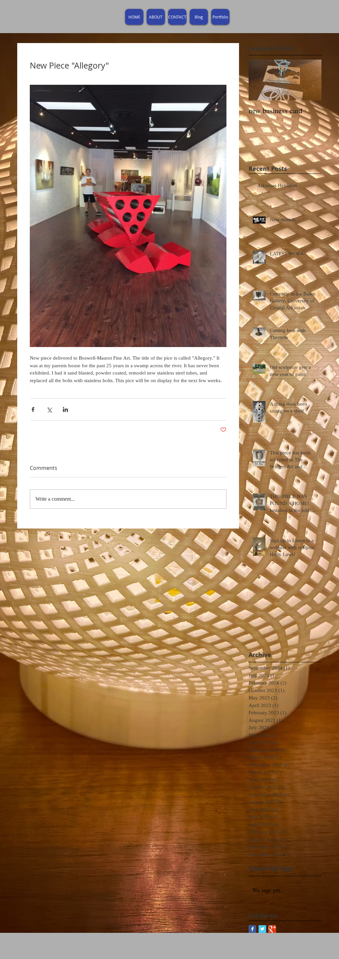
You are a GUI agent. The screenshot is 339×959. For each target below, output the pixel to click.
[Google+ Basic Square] (272, 929)
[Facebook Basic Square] (252, 929)
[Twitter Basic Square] (262, 929)
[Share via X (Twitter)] (49, 409)
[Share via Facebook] (33, 409)
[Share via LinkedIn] (65, 409)
